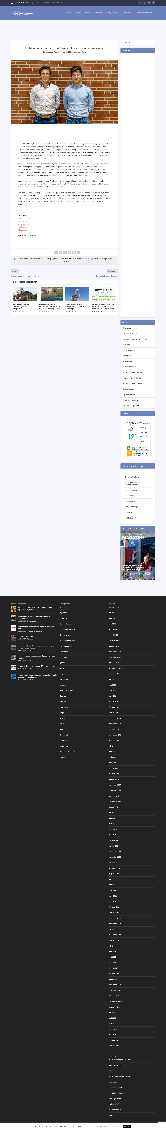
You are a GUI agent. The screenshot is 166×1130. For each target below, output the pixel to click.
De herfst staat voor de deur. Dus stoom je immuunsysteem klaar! (103, 306)
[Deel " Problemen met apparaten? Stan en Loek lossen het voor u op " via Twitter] (60, 252)
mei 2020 (112, 1023)
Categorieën (111, 13)
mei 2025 (112, 690)
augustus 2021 (114, 940)
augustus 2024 (114, 740)
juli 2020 (112, 1012)
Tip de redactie (129, 394)
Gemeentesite (128, 389)
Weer (111, 1115)
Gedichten (64, 652)
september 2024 (115, 735)
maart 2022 (113, 901)
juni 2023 (112, 818)
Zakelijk (63, 757)
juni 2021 (112, 951)
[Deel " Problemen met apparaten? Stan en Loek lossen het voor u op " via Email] (78, 252)
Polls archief (114, 1104)
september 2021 (115, 935)
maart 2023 (113, 835)
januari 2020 (114, 1046)
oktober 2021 (114, 929)
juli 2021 (112, 946)
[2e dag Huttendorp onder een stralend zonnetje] (77, 294)
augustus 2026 (114, 607)
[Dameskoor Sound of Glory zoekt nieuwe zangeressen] (13, 618)
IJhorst (62, 663)
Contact (126, 13)
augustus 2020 (114, 1007)
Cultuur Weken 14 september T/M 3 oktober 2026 (37, 666)
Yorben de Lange (131, 507)
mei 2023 (112, 824)
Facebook (23, 230)
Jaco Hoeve (129, 496)
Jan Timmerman (131, 501)
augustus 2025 (114, 674)
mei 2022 (112, 890)
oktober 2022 (114, 862)
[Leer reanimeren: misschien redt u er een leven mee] (13, 628)
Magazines (113, 1082)
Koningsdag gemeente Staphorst (122, 1076)
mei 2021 (112, 957)
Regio (84, 52)
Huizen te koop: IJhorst (132, 378)
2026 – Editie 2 (118, 1093)
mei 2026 (112, 624)
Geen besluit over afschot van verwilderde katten (37, 607)
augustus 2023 (114, 807)
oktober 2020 (114, 996)
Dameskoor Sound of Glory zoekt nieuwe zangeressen (34, 618)
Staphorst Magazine (145, 13)
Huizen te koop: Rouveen (132, 372)
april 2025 (113, 696)
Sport (62, 729)
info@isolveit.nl (25, 221)
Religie (62, 718)
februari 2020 (114, 1040)
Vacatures (64, 746)
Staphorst (64, 735)
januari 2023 (114, 846)
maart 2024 (113, 768)
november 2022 (115, 857)
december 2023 (115, 785)
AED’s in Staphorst (130, 367)
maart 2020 (113, 1035)
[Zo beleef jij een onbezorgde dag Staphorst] (25, 294)
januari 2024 (114, 779)
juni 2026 (112, 618)
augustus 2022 (114, 874)
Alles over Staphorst (94, 13)
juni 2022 (112, 885)
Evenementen (31, 621)
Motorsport (64, 679)
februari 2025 (114, 707)
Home (68, 13)
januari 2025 (114, 713)
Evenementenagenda (131, 328)
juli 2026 (112, 613)
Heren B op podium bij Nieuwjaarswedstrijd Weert (43, 3)
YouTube (126, 345)
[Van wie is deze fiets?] (13, 638)
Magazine (64, 674)
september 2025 (115, 668)
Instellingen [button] (115, 1126)
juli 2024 (112, 746)
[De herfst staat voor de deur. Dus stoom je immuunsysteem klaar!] (104, 294)
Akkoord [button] (127, 1126)
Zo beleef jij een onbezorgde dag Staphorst (21, 306)
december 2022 (115, 851)
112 (61, 607)
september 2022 (115, 868)
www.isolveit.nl (25, 224)
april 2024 (113, 763)
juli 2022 (112, 879)
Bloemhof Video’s (132, 477)
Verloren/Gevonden (130, 400)
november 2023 (115, 790)
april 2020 (113, 1029)
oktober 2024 (114, 729)
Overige (63, 696)
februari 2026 (114, 640)
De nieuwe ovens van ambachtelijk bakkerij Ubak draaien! (37, 657)
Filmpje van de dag (67, 640)
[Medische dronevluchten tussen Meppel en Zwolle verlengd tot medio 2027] (13, 676)
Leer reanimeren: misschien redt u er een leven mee (36, 628)
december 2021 (115, 918)
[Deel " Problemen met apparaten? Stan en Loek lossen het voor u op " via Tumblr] (69, 252)
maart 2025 (113, 702)
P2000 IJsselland (129, 350)
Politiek (63, 702)
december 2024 (115, 718)
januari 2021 (114, 979)
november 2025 (115, 657)
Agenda (78, 13)
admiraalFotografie (132, 482)
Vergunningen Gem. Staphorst (135, 339)
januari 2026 (114, 646)
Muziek (62, 685)
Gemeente (64, 657)
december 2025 (115, 652)
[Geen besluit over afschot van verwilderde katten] (13, 609)
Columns (63, 618)
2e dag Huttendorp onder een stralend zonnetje (74, 306)
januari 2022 (114, 912)
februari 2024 (114, 774)
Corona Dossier (66, 624)
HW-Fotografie (131, 518)
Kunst (62, 668)
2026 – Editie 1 (118, 1087)
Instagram (23, 227)
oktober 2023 (114, 796)
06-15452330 (86, 259)
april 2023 (113, 829)
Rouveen (63, 724)
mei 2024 (112, 757)
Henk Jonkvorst (131, 490)
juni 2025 (112, 685)
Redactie (57, 52)
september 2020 (115, 1001)
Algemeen (77, 52)
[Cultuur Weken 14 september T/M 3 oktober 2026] (13, 667)
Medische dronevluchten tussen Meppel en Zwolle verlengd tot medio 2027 (37, 676)
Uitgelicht (64, 740)
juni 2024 (112, 751)
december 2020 (115, 985)
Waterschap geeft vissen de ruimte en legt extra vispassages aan (51, 306)
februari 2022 (114, 907)
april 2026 (113, 629)
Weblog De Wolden (130, 333)
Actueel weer (128, 361)
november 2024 (115, 724)
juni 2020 (112, 1018)
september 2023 (115, 801)
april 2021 (113, 962)
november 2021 (115, 924)
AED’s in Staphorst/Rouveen (120, 1060)
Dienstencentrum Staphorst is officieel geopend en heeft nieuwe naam (36, 647)
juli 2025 (112, 679)
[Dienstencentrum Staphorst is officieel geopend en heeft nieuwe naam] (13, 647)
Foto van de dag (66, 646)
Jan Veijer (128, 512)
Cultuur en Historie (67, 629)
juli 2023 (112, 813)
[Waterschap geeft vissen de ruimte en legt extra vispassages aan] (51, 294)
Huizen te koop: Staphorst (133, 383)
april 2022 (113, 896)
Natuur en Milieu (66, 690)
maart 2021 (113, 968)
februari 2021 (114, 974)
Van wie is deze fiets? (26, 637)
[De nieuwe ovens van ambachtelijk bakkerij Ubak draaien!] (13, 657)
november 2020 (115, 990)
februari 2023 (114, 840)
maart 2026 (113, 635)
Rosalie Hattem (131, 485)
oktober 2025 (114, 663)
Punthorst (64, 707)
